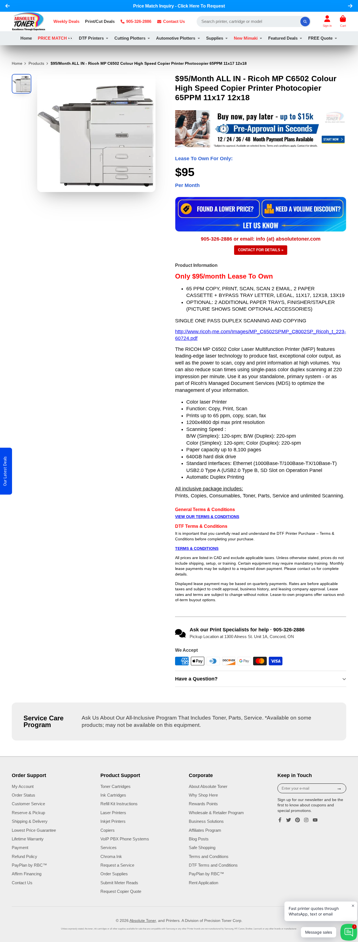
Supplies (214, 38)
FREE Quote (320, 38)
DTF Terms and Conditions (213, 865)
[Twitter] (288, 820)
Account (327, 21)
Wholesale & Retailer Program (216, 812)
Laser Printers (113, 812)
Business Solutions (206, 821)
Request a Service (117, 865)
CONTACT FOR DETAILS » (260, 250)
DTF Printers (91, 38)
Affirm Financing (26, 873)
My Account (23, 786)
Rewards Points (203, 803)
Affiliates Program (205, 830)
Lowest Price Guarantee (34, 830)
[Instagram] (306, 820)
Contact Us (174, 21)
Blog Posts (199, 838)
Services (108, 847)
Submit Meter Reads (119, 882)
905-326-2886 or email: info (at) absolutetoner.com (261, 239)
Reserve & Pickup (28, 812)
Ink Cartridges (113, 795)
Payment (20, 847)
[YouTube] (315, 820)
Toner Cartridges (115, 786)
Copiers (107, 830)
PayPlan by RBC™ (29, 865)
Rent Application (203, 882)
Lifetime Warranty (28, 838)
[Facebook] (279, 820)
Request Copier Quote (120, 891)
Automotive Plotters (175, 38)
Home (26, 38)
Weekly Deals (66, 21)
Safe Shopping (202, 847)
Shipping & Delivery (30, 821)
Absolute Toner (142, 920)
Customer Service (28, 803)
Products (36, 63)
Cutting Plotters (129, 38)
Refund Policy (24, 856)
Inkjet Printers (113, 821)
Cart (343, 21)
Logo (29, 21)
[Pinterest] (297, 820)
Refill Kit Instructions (119, 803)
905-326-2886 (138, 21)
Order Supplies (114, 873)
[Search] (305, 21)
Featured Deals (283, 38)
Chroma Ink (111, 856)
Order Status (23, 795)
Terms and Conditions (209, 856)
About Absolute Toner (208, 786)
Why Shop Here (203, 795)
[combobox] (254, 21)
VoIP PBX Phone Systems (124, 838)
